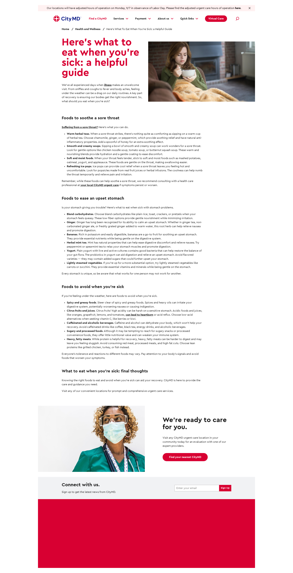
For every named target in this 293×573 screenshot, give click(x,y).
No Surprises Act (101, 558)
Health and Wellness (87, 29)
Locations (68, 514)
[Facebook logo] (193, 532)
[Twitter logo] (200, 532)
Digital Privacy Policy (75, 558)
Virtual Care (216, 18)
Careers (110, 528)
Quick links (187, 18)
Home (65, 29)
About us (163, 18)
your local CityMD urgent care (100, 185)
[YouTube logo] (214, 532)
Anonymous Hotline (214, 562)
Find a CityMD (98, 18)
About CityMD (114, 514)
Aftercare (68, 541)
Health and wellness (117, 521)
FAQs (108, 534)
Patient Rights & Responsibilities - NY (177, 562)
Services (118, 18)
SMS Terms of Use (211, 558)
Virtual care (69, 534)
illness (108, 85)
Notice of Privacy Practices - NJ (178, 558)
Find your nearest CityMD (185, 457)
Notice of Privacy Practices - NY (136, 558)
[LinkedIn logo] (221, 532)
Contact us (112, 541)
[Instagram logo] (207, 532)
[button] (250, 8)
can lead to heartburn (139, 314)
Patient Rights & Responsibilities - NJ (129, 562)
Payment (140, 18)
